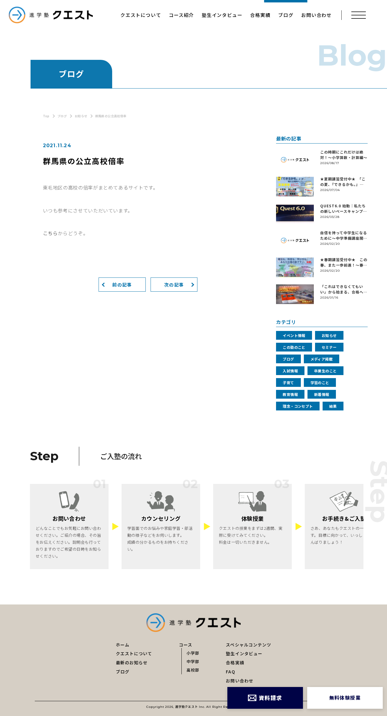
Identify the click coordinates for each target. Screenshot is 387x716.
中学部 (193, 661)
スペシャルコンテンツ (248, 645)
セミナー (329, 347)
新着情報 (321, 394)
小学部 (193, 652)
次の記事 (174, 284)
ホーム (122, 645)
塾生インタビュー (222, 15)
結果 (333, 406)
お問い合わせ (316, 15)
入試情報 (290, 370)
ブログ (285, 15)
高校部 (193, 669)
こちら (50, 233)
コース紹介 (181, 15)
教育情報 (290, 394)
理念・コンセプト (298, 406)
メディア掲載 (322, 358)
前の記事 (122, 284)
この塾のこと (294, 347)
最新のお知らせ (132, 662)
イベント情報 (294, 335)
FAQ (230, 672)
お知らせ (81, 116)
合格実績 (260, 15)
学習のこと (320, 382)
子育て (288, 382)
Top (46, 116)
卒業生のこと (325, 370)
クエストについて (140, 15)
